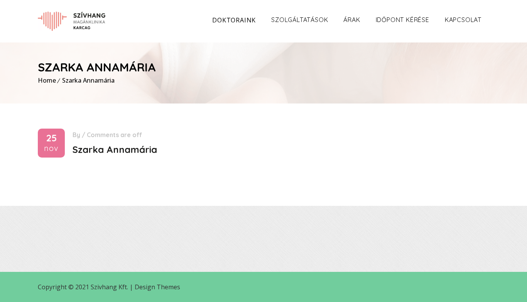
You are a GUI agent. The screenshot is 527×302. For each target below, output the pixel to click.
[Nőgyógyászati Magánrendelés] (72, 21)
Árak (351, 20)
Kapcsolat (463, 20)
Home (47, 80)
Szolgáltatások (299, 20)
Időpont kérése (402, 20)
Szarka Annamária (88, 80)
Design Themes (157, 287)
